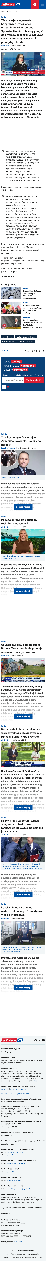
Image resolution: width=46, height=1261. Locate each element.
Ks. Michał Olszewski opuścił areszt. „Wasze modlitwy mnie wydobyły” (32, 309)
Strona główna (6, 11)
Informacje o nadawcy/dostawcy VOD (29, 1257)
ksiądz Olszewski (27, 341)
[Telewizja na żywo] (35, 4)
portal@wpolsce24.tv (15, 1152)
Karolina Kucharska (10, 341)
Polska (17, 11)
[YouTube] (43, 1040)
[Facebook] (11, 49)
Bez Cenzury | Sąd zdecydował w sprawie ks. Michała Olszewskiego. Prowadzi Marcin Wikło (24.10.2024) (33, 324)
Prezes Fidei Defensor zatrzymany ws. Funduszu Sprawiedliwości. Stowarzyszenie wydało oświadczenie (33, 294)
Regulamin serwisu (32, 1254)
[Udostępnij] (19, 49)
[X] (15, 49)
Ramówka (4, 1094)
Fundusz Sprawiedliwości (26, 337)
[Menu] (42, 4)
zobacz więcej (23, 507)
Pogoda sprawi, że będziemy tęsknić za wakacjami (19, 521)
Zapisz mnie (32, 380)
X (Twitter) (14, 1089)
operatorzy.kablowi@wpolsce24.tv (20, 1189)
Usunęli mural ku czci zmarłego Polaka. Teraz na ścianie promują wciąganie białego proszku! (21, 648)
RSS (8, 1254)
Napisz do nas (38, 1081)
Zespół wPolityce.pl (8, 448)
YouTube (23, 1089)
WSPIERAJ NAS (19, 1242)
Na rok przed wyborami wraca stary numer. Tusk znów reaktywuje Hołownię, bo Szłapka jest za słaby (22, 826)
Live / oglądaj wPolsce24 (19, 1094)
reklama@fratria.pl (14, 1180)
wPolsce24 (5, 45)
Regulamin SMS (9, 1257)
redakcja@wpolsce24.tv (16, 1163)
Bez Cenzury (27, 317)
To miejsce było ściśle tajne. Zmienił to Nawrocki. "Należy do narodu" (21, 441)
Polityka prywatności (18, 1254)
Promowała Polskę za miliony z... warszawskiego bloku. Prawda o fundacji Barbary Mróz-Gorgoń (21, 733)
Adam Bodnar (7, 337)
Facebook (5, 1089)
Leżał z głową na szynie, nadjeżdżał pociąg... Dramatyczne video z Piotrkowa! (22, 911)
